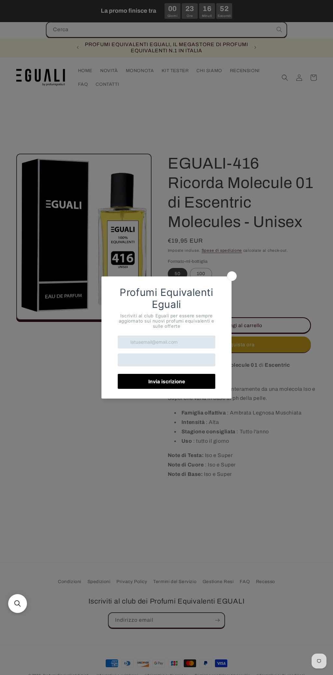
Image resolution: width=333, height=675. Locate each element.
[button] (17, 603)
